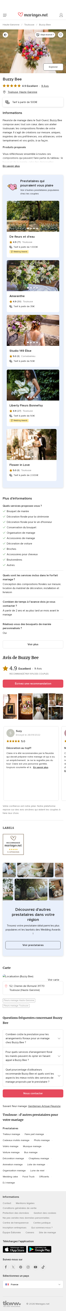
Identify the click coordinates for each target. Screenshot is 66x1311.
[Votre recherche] (5, 35)
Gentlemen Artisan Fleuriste (44, 1106)
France (14, 1284)
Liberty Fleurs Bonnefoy (26, 405)
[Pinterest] (21, 1267)
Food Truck (29, 1176)
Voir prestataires (33, 945)
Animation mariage (13, 1164)
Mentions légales (25, 1203)
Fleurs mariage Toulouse (16, 1005)
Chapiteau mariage (39, 1158)
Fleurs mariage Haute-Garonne (19, 1000)
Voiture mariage (11, 1152)
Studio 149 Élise (20, 351)
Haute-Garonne (11, 24)
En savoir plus (11, 166)
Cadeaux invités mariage (16, 1140)
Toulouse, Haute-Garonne (22, 92)
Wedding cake (10, 1176)
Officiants (44, 1176)
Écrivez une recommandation (33, 683)
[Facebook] (6, 1267)
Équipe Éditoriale (12, 1232)
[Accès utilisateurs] (61, 15)
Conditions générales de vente (20, 1208)
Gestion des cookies (45, 1213)
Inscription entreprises (14, 1227)
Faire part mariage (34, 1134)
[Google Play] (39, 1252)
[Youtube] (35, 1267)
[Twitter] (13, 1267)
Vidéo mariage (10, 1146)
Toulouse (29, 24)
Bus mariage (31, 1152)
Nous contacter (33, 1093)
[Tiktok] (43, 1267)
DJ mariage (9, 1182)
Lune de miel (37, 1170)
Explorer (53, 66)
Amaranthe (17, 296)
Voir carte (53, 979)
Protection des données (16, 1213)
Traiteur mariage (11, 1134)
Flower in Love (19, 465)
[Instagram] (28, 1267)
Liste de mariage (36, 1164)
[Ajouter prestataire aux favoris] (60, 35)
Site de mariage (47, 1232)
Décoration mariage (13, 1158)
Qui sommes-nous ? (41, 1227)
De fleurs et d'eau (22, 236)
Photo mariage (42, 1140)
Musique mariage (32, 1146)
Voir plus (33, 644)
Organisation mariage (14, 1170)
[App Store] (14, 1252)
